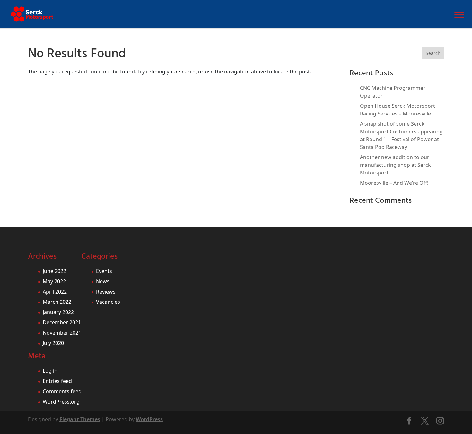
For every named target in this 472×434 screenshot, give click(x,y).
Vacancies (108, 301)
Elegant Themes (79, 419)
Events (104, 271)
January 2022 (58, 312)
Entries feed (57, 381)
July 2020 (53, 342)
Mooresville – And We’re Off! (394, 182)
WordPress (149, 419)
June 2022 (54, 271)
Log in (50, 370)
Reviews (106, 291)
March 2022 (57, 301)
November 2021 (62, 332)
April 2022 (55, 291)
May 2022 (54, 281)
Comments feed (62, 391)
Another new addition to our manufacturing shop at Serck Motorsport (395, 165)
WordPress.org (61, 401)
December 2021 (62, 322)
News (102, 281)
